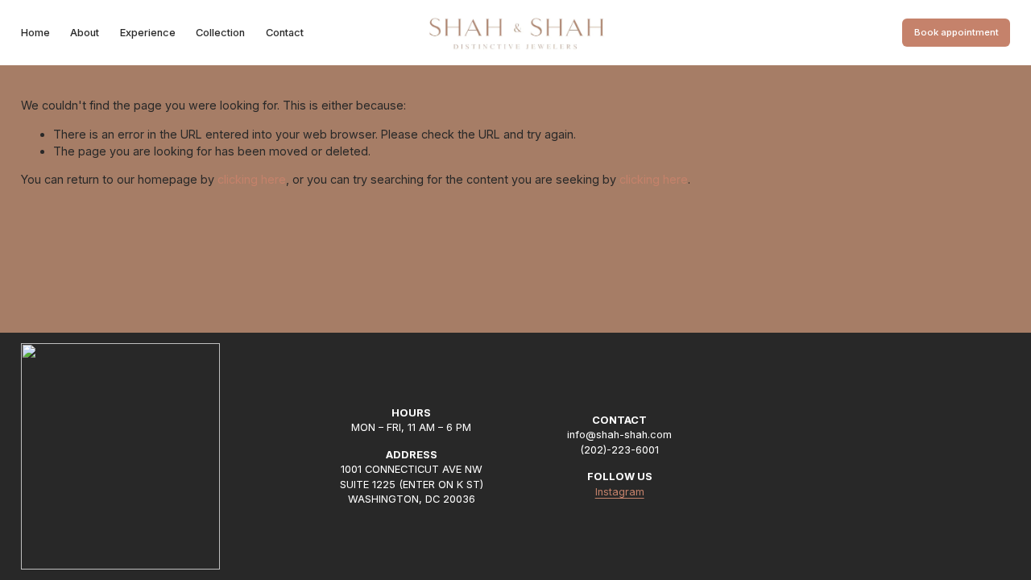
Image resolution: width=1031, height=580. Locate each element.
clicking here (251, 179)
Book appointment (956, 32)
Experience (148, 33)
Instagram (619, 492)
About (84, 33)
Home (35, 33)
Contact (285, 33)
